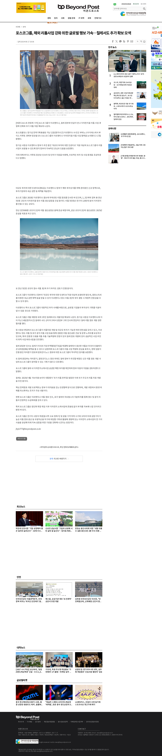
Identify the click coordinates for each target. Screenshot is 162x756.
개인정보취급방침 (49, 722)
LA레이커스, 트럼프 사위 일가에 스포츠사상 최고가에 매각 (87, 703)
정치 (56, 18)
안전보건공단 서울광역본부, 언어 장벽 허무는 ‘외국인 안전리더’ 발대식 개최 (29, 600)
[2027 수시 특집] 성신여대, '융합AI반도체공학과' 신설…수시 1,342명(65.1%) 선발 (29, 670)
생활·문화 (71, 18)
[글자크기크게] (141, 41)
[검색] (144, 9)
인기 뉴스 (112, 47)
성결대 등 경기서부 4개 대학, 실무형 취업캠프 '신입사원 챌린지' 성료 (88, 670)
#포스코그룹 (21, 439)
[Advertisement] (59, 171)
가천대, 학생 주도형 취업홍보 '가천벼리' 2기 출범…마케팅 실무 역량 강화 (58, 670)
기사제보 (29, 722)
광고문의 (143, 4)
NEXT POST (52, 23)
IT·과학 (81, 18)
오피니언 (112, 128)
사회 (63, 18)
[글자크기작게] (137, 41)
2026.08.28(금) (126, 4)
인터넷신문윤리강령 (92, 722)
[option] (31, 7)
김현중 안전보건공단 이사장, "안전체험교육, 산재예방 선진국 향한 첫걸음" (88, 600)
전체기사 (97, 18)
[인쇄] (144, 41)
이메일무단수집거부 (77, 722)
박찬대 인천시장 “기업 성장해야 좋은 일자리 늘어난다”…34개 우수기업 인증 (29, 529)
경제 (49, 18)
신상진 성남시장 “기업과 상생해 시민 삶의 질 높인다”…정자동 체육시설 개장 (58, 529)
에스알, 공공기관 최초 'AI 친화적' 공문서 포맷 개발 (58, 600)
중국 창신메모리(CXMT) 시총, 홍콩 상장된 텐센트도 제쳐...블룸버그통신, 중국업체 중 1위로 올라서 (29, 703)
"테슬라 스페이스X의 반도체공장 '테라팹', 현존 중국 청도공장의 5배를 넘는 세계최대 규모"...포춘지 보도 (59, 703)
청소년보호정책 (63, 722)
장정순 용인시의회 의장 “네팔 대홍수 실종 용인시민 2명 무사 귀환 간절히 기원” (88, 529)
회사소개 (136, 4)
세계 (89, 18)
